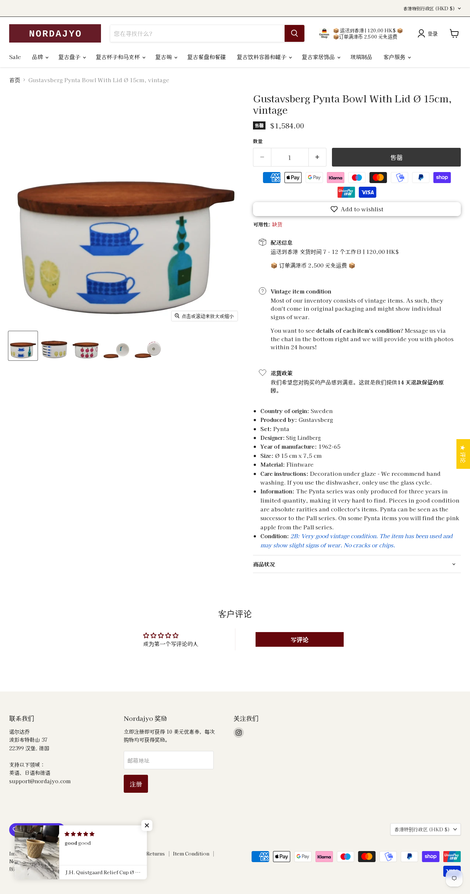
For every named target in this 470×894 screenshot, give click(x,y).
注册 (136, 783)
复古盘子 (70, 57)
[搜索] (294, 33)
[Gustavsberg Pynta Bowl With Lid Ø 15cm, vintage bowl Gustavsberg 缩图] (22, 345)
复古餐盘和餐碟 (206, 57)
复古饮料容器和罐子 (262, 57)
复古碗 (164, 57)
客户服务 (395, 57)
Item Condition (191, 853)
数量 (258, 141)
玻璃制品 (361, 57)
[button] (357, 209)
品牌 (38, 57)
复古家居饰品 (319, 57)
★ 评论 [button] (463, 454)
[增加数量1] (318, 157)
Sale (15, 57)
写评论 (299, 639)
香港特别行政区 (429, 8)
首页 (14, 80)
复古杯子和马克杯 (118, 57)
